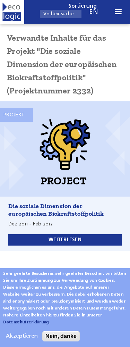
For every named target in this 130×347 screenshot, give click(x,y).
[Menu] (117, 12)
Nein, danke (61, 336)
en (93, 12)
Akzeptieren (22, 336)
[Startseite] (12, 12)
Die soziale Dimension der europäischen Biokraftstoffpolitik (56, 209)
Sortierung (83, 6)
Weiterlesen (65, 239)
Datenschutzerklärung (26, 322)
